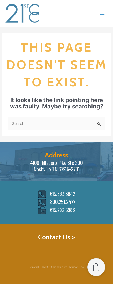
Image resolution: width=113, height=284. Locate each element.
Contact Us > (56, 237)
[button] (96, 267)
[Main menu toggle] (102, 13)
